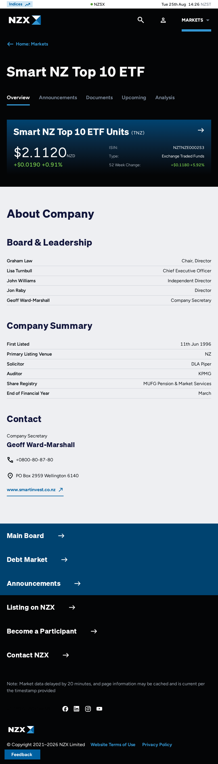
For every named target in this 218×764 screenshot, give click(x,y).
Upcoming (134, 97)
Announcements (58, 97)
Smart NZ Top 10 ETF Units (79, 131)
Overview (18, 97)
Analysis (165, 97)
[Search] (141, 21)
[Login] (163, 20)
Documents (99, 97)
